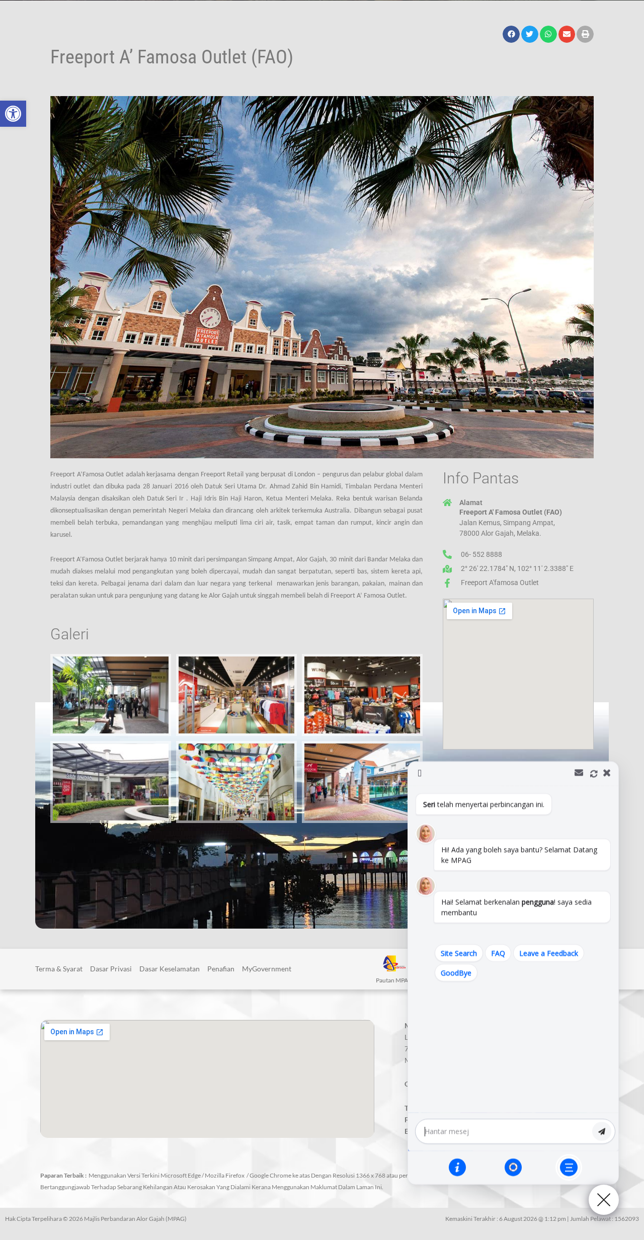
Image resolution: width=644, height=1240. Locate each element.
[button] (13, 114)
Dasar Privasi (111, 968)
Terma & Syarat (59, 968)
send (601, 1131)
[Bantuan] (457, 1167)
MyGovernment (266, 968)
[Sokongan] (513, 1167)
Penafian (220, 968)
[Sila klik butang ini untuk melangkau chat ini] (569, 1167)
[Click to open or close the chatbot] (604, 1200)
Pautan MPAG (394, 980)
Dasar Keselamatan (169, 968)
